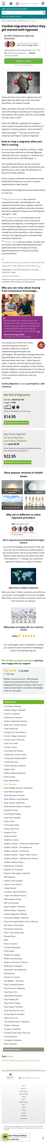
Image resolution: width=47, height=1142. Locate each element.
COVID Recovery (11, 762)
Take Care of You (11, 1018)
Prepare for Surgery (12, 955)
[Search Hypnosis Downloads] (44, 12)
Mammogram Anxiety (12, 899)
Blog (23, 1099)
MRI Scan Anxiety (11, 903)
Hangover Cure (10, 832)
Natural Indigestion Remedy (15, 914)
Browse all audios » (12, 1049)
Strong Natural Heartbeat (14, 1014)
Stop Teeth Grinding (12, 1003)
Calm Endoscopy (11, 729)
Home (23, 1085)
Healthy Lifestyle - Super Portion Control (20, 855)
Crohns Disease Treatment (15, 766)
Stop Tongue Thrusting (13, 1007)
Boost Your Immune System (15, 725)
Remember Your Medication (15, 970)
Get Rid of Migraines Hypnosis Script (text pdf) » (22, 1061)
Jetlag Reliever (10, 888)
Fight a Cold (9, 821)
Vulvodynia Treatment (13, 1040)
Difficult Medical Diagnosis (15, 773)
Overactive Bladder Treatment (16, 918)
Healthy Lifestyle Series (14, 862)
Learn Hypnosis (23, 1091)
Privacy (24, 1110)
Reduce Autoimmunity (13, 959)
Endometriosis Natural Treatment (17, 807)
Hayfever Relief (10, 836)
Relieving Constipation (13, 966)
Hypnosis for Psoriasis (13, 870)
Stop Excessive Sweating (14, 988)
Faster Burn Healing (12, 818)
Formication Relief (11, 825)
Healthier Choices (11, 840)
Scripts (23, 1096)
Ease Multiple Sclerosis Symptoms (18, 788)
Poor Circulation (10, 944)
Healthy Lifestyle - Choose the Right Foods (21, 844)
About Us (23, 1088)
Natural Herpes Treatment (14, 910)
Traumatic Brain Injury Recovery (17, 1033)
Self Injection (9, 973)
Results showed (11, 241)
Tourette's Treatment (12, 1029)
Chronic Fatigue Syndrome (15, 736)
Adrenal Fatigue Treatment (15, 710)
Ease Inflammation (11, 781)
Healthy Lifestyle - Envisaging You (18, 847)
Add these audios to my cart (18, 462)
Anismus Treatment (12, 714)
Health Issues (10, 702)
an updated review (12, 217)
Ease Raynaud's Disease (14, 795)
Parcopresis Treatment (13, 929)
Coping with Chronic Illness (15, 755)
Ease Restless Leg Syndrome (16, 799)
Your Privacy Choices (18, 1135)
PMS (6, 940)
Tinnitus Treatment (11, 1025)
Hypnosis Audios (23, 1094)
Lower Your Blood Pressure (15, 896)
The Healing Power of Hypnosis (17, 1022)
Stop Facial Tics (10, 992)
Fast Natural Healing (12, 814)
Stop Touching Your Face (14, 1011)
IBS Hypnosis (9, 877)
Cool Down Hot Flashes (13, 751)
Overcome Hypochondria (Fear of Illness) (21, 922)
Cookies (23, 1113)
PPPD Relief (9, 951)
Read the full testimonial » (11, 276)
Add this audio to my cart (17, 423)
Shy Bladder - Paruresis (14, 981)
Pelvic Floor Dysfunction (14, 933)
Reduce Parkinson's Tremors (16, 962)
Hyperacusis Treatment (13, 866)
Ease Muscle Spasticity (13, 792)
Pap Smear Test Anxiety (14, 925)
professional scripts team (22, 533)
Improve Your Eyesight (13, 881)
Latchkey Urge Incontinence (15, 892)
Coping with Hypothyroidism (15, 758)
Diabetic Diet (9, 769)
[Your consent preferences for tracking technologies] (43, 1138)
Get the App (23, 1118)
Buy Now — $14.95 (23, 61)
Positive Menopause (12, 947)
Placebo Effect (10, 936)
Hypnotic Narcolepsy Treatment (17, 873)
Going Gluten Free (11, 829)
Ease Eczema (9, 777)
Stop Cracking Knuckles (14, 985)
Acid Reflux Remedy (12, 706)
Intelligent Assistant (14, 16)
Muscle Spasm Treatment (14, 907)
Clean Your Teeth (11, 743)
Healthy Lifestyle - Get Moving (16, 851)
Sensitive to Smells (12, 977)
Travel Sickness (10, 1037)
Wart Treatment (10, 1044)
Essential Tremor (11, 810)
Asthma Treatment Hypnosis (15, 721)
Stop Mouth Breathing (13, 996)
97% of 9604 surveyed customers (17, 660)
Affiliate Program (23, 1102)
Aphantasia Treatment (13, 717)
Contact (23, 1107)
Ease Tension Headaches (15, 440)
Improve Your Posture (13, 884)
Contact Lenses (10, 747)
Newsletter (23, 1115)
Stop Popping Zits (11, 999)
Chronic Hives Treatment (14, 740)
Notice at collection (11, 1139)
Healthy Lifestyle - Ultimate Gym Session (21, 858)
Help (23, 1104)
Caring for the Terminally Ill (15, 732)
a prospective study (15, 199)
